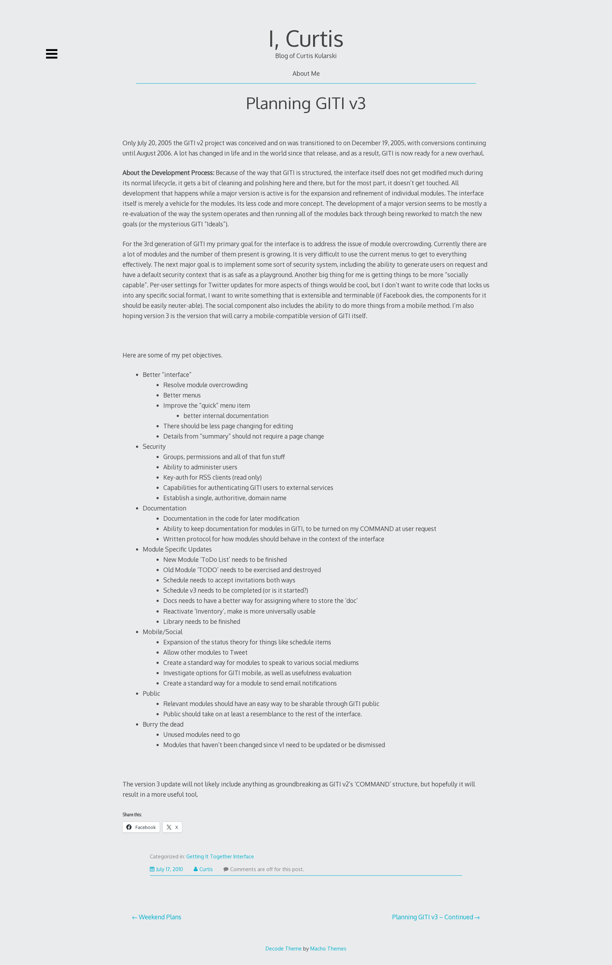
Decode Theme (284, 948)
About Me (306, 73)
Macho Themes (328, 948)
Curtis (206, 869)
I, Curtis (306, 37)
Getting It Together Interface (220, 856)
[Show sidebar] (51, 54)
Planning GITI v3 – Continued (432, 917)
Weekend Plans (160, 917)
